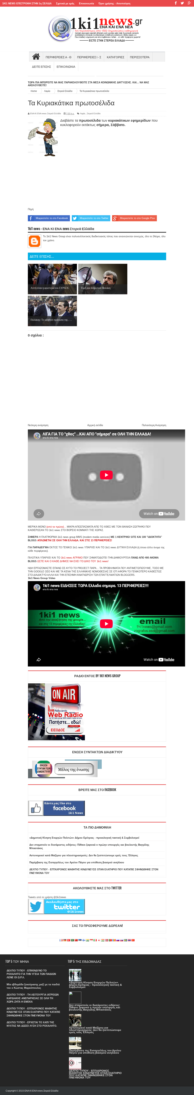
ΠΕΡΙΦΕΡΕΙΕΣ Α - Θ (58, 57)
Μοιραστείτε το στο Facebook (52, 218)
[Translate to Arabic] (72, 940)
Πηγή (31, 209)
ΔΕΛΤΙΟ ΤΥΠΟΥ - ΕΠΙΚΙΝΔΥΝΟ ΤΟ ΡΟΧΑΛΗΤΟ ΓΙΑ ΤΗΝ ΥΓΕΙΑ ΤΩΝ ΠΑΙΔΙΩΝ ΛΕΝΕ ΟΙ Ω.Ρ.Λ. (31, 974)
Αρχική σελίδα (95, 425)
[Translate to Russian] (117, 940)
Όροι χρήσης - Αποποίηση (114, 3)
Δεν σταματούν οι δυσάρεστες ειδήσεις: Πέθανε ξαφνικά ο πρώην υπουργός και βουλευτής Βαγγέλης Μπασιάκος (94, 1007)
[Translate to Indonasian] (91, 940)
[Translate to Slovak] (121, 940)
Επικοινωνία (86, 3)
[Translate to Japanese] (98, 940)
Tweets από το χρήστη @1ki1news (47, 897)
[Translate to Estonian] (79, 940)
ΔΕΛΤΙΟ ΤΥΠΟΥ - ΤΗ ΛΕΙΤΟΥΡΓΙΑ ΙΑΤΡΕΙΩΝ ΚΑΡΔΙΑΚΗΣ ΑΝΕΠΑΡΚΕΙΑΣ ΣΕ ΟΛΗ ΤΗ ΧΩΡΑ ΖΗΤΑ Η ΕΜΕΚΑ (33, 998)
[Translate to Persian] (102, 940)
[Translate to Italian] (95, 940)
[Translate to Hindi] (87, 940)
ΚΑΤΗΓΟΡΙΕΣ (115, 57)
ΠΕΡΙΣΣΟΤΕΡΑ (139, 57)
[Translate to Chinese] (76, 940)
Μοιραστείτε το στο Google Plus (137, 218)
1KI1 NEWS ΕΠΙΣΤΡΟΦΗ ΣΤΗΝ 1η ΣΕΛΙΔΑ (27, 3)
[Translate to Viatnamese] (133, 940)
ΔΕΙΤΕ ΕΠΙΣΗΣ (41, 66)
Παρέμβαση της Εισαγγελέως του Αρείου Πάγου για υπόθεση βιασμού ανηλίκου (76, 862)
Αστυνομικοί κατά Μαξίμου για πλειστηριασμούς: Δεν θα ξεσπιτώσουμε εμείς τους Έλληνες (83, 855)
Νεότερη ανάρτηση (38, 425)
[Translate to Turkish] (68, 940)
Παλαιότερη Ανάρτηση (154, 425)
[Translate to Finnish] (83, 940)
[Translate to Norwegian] (106, 940)
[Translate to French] (61, 940)
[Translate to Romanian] (114, 940)
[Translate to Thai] (129, 940)
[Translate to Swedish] (125, 940)
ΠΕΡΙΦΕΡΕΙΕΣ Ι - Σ (89, 57)
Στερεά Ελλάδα (93, 113)
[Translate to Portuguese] (110, 940)
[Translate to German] (64, 940)
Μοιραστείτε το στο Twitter (94, 218)
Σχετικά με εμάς (65, 3)
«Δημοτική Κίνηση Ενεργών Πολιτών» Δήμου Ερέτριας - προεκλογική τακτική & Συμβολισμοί (84, 837)
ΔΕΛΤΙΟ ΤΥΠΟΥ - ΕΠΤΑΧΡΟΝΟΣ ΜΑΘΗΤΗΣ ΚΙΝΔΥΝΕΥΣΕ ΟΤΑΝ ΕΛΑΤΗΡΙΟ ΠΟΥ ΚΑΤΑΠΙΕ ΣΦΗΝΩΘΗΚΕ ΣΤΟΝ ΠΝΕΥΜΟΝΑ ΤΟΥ (33, 1012)
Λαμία (82, 113)
